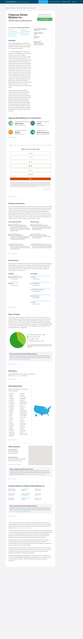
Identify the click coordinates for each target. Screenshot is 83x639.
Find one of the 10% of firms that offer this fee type (41, 301)
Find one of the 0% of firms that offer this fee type (41, 294)
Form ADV (17, 375)
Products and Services (15, 33)
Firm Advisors (25, 34)
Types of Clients (13, 36)
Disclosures (24, 29)
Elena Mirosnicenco (26, 498)
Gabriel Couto (38, 498)
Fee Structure (13, 34)
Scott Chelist (38, 489)
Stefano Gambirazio (26, 493)
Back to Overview (12, 137)
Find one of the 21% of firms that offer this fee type (41, 275)
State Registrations (26, 31)
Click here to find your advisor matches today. (20, 359)
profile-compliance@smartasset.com (23, 528)
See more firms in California (14, 464)
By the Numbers (13, 31)
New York (19, 8)
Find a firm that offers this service (16, 243)
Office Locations (25, 33)
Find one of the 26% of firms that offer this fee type (41, 288)
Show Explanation (14, 278)
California (13, 8)
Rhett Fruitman (11, 489)
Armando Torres (25, 489)
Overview (12, 29)
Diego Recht (11, 498)
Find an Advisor (44, 19)
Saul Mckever (38, 493)
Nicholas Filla (11, 493)
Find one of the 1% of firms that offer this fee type (41, 282)
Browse (7, 8)
